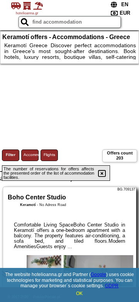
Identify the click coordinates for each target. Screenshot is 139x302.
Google (98, 274)
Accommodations (31, 155)
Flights (49, 155)
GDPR (112, 285)
